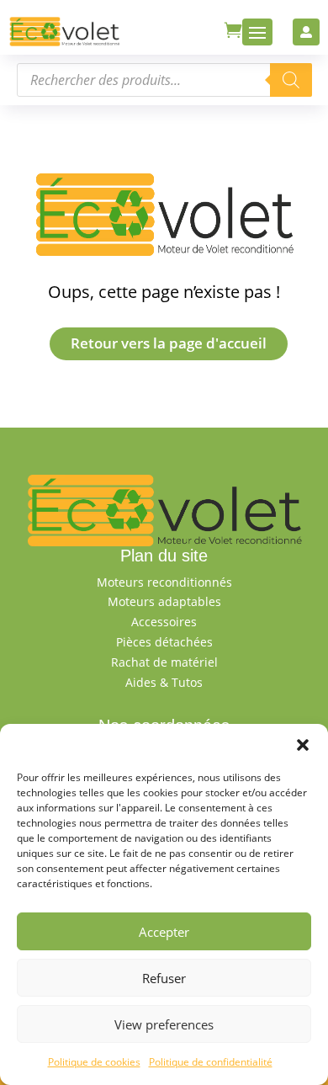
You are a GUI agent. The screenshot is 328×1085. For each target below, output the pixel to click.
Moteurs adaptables (164, 601)
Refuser (164, 978)
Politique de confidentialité (210, 1062)
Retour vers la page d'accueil (169, 343)
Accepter (164, 931)
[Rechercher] (291, 80)
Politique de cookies (94, 1062)
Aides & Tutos (164, 682)
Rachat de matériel (164, 662)
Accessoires (164, 622)
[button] (302, 745)
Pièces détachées (164, 642)
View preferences (164, 1024)
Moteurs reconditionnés (164, 582)
